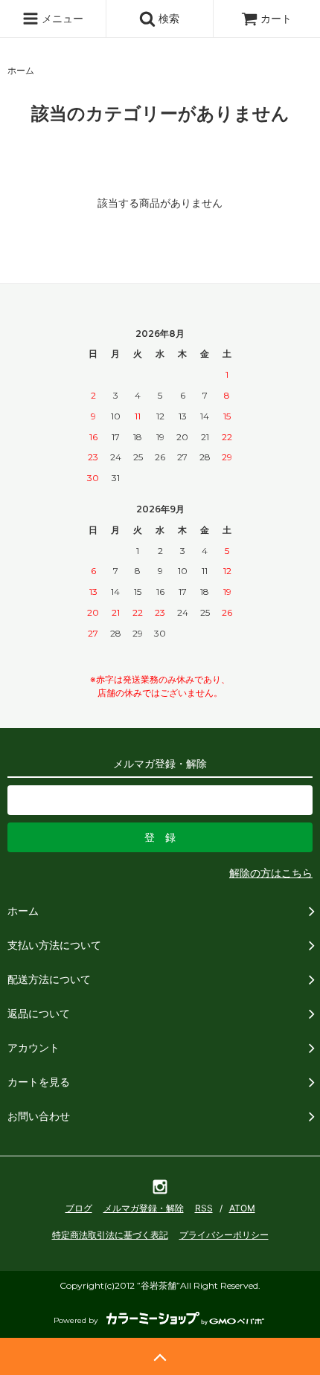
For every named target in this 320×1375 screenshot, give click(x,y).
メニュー (61, 18)
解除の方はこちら (271, 872)
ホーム (20, 70)
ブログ (78, 1208)
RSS (204, 1208)
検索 (167, 18)
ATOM (242, 1208)
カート (276, 18)
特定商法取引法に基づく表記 (110, 1234)
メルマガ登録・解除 (143, 1208)
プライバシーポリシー (224, 1234)
